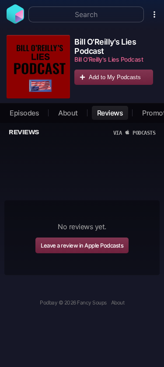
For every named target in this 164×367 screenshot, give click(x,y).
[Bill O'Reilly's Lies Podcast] (38, 66)
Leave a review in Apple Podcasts (82, 245)
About (68, 112)
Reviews (110, 112)
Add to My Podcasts (115, 77)
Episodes (24, 112)
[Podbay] (15, 21)
